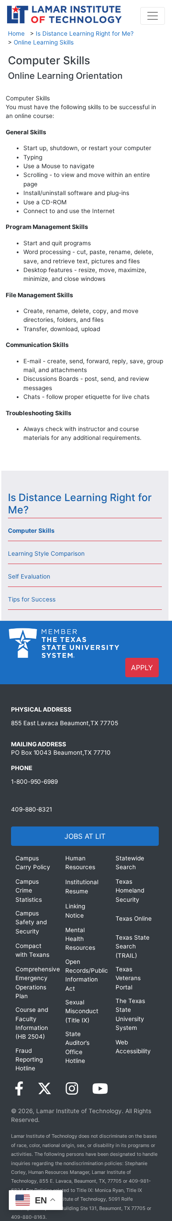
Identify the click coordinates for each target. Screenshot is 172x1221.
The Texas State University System (130, 1014)
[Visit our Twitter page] (44, 1088)
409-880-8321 (31, 809)
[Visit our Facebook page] (19, 1088)
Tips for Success (32, 599)
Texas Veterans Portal (128, 978)
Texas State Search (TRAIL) (133, 946)
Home (16, 33)
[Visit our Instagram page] (72, 1088)
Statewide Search (130, 863)
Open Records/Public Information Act (83, 975)
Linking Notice (75, 911)
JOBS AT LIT (84, 836)
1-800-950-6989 (34, 781)
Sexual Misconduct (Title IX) (81, 1011)
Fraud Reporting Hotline (29, 1059)
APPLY (142, 667)
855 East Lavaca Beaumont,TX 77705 (64, 723)
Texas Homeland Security (130, 890)
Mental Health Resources (80, 939)
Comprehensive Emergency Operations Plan (33, 983)
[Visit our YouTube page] (100, 1088)
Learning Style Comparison (46, 553)
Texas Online (134, 918)
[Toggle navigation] (152, 16)
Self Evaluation (29, 576)
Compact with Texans (32, 950)
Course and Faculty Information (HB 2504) (31, 1023)
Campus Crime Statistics (28, 890)
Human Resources (80, 863)
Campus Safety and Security (31, 922)
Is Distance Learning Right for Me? (85, 33)
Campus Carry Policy (32, 863)
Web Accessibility (133, 1047)
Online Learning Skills (44, 42)
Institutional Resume (81, 886)
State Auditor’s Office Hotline (77, 1047)
